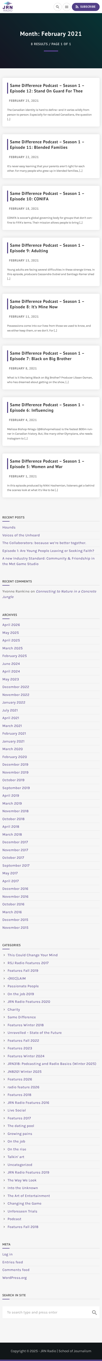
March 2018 (12, 834)
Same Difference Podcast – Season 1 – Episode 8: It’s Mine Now (47, 304)
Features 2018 (19, 1095)
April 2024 (11, 671)
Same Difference (22, 1017)
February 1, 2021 (23, 476)
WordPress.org (14, 1278)
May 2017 (10, 873)
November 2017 (15, 850)
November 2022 (15, 695)
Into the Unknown (23, 1188)
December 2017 (15, 842)
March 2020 (12, 749)
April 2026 (11, 625)
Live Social (17, 1110)
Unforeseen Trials (22, 1211)
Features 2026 (20, 1079)
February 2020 (14, 757)
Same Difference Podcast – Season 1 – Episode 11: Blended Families (47, 144)
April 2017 (10, 881)
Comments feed (16, 1270)
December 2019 (15, 764)
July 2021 (10, 710)
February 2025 (14, 656)
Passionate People (23, 986)
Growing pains (20, 1133)
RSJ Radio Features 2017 (28, 963)
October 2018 (13, 819)
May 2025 (10, 632)
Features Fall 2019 (23, 970)
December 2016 (15, 888)
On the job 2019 (21, 994)
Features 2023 (20, 1048)
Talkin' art (16, 1157)
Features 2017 (19, 1118)
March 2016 (12, 912)
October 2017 (13, 857)
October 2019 (13, 780)
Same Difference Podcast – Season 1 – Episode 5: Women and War (47, 463)
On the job (16, 1141)
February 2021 (14, 733)
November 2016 (15, 896)
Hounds (9, 527)
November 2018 (15, 811)
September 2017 (15, 865)
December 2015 (15, 920)
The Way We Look (22, 1180)
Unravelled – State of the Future (35, 1032)
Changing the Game (25, 1203)
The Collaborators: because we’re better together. (44, 543)
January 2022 (13, 702)
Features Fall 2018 (23, 1227)
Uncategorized (20, 1165)
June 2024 (11, 664)
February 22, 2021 (24, 157)
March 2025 (12, 648)
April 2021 (10, 718)
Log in (7, 1254)
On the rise (17, 1149)
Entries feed (12, 1262)
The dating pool (21, 1126)
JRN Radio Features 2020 (29, 1001)
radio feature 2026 (23, 1087)
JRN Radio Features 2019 (28, 1172)
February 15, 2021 (24, 260)
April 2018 (10, 826)
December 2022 (15, 687)
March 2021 (12, 726)
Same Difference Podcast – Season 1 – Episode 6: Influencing (47, 407)
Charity (14, 1009)
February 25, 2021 (24, 101)
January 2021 (13, 741)
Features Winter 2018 (26, 1025)
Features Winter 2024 (26, 1056)
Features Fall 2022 (23, 1040)
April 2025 (11, 640)
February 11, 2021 (24, 317)
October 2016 (13, 904)
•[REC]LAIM (17, 978)
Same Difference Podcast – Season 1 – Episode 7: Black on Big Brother (47, 355)
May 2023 (10, 679)
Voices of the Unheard (21, 535)
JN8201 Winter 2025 (25, 1071)
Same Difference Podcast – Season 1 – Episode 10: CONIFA (47, 196)
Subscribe (85, 7)
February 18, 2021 (24, 209)
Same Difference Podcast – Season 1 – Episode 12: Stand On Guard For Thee (47, 88)
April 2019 (10, 795)
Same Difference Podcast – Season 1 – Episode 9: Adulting (47, 247)
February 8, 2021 (23, 368)
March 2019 (12, 803)
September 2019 (16, 788)
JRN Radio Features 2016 (28, 1102)
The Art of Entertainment (29, 1196)
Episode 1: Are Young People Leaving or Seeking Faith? (48, 551)
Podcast (14, 1219)
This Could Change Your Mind (33, 955)
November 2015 (15, 927)
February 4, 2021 (23, 420)
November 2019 (15, 772)
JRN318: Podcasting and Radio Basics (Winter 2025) (52, 1064)
